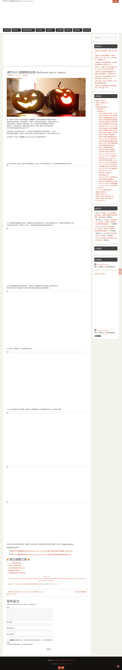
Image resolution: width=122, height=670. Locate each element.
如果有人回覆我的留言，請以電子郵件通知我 (20, 644)
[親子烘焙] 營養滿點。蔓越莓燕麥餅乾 (109, 122)
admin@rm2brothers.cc (103, 264)
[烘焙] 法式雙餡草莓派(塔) (106, 147)
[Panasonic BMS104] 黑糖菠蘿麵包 (108, 183)
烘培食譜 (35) (101, 111)
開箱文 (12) (99, 105)
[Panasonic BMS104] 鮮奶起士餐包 (108, 139)
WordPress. (67, 664)
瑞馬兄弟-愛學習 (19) (101, 192)
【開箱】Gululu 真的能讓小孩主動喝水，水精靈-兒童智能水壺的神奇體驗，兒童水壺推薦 (106, 215)
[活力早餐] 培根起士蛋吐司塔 (107, 151)
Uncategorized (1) (101, 200)
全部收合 (103, 100)
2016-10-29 (18, 75)
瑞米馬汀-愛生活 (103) (102, 194)
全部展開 (96, 100)
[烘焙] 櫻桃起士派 (104, 175)
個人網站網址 (10, 634)
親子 (38, 584)
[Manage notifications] (118, 666)
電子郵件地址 (11, 628)
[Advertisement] (47, 50)
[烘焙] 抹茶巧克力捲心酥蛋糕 (107, 149)
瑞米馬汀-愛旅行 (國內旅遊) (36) (104, 198)
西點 (35, 584)
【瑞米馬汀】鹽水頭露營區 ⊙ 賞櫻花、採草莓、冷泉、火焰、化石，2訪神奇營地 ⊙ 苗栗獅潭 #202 (105, 58)
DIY (14, 584)
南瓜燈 (25, 584)
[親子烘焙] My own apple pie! (107, 158)
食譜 (40, 584)
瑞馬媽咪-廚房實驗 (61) (102, 107)
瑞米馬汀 (11, 75)
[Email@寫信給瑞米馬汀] (120, 273)
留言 (8, 607)
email (104, 267)
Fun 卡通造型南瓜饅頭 (15, 563)
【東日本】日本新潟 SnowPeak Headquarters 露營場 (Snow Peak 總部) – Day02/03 (25, 593)
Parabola (60, 664)
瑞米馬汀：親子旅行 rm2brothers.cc (64, 660)
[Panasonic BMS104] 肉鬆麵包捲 (108, 168)
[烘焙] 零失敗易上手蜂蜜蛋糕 (107, 134)
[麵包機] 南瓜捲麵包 (14, 570)
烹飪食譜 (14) (101, 109)
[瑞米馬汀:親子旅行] (120, 270)
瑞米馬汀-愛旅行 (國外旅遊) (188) (105, 196)
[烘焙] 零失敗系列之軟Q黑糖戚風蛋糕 (109, 128)
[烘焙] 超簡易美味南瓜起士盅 (17, 568)
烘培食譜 (25, 75)
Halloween (18, 584)
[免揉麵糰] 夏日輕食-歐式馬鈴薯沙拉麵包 (110, 166)
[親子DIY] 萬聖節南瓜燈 (15, 565)
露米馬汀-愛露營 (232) (102, 103)
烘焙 (28, 584)
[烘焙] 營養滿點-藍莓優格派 (106, 179)
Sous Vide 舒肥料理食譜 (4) (104, 190)
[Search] (115, 38)
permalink (54, 584)
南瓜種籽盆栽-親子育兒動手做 (17, 573)
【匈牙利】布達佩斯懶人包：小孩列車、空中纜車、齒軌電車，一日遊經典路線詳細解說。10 (106, 222)
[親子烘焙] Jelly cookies (105, 171)
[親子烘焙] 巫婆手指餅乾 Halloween (60, 551)
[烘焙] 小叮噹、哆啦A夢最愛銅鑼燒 (108, 143)
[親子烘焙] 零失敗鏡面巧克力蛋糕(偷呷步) (110, 181)
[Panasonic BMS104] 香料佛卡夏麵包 (109, 164)
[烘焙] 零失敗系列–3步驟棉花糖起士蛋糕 (110, 115)
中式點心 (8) (100, 188)
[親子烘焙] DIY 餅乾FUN (105, 173)
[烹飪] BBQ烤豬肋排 (81, 592)
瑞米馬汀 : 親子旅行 (100, 274)
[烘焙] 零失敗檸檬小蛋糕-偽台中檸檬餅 (109, 130)
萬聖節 (31, 584)
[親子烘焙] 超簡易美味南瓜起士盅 (59, 554)
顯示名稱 (10, 622)
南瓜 (22, 584)
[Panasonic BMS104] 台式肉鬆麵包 (108, 185)
